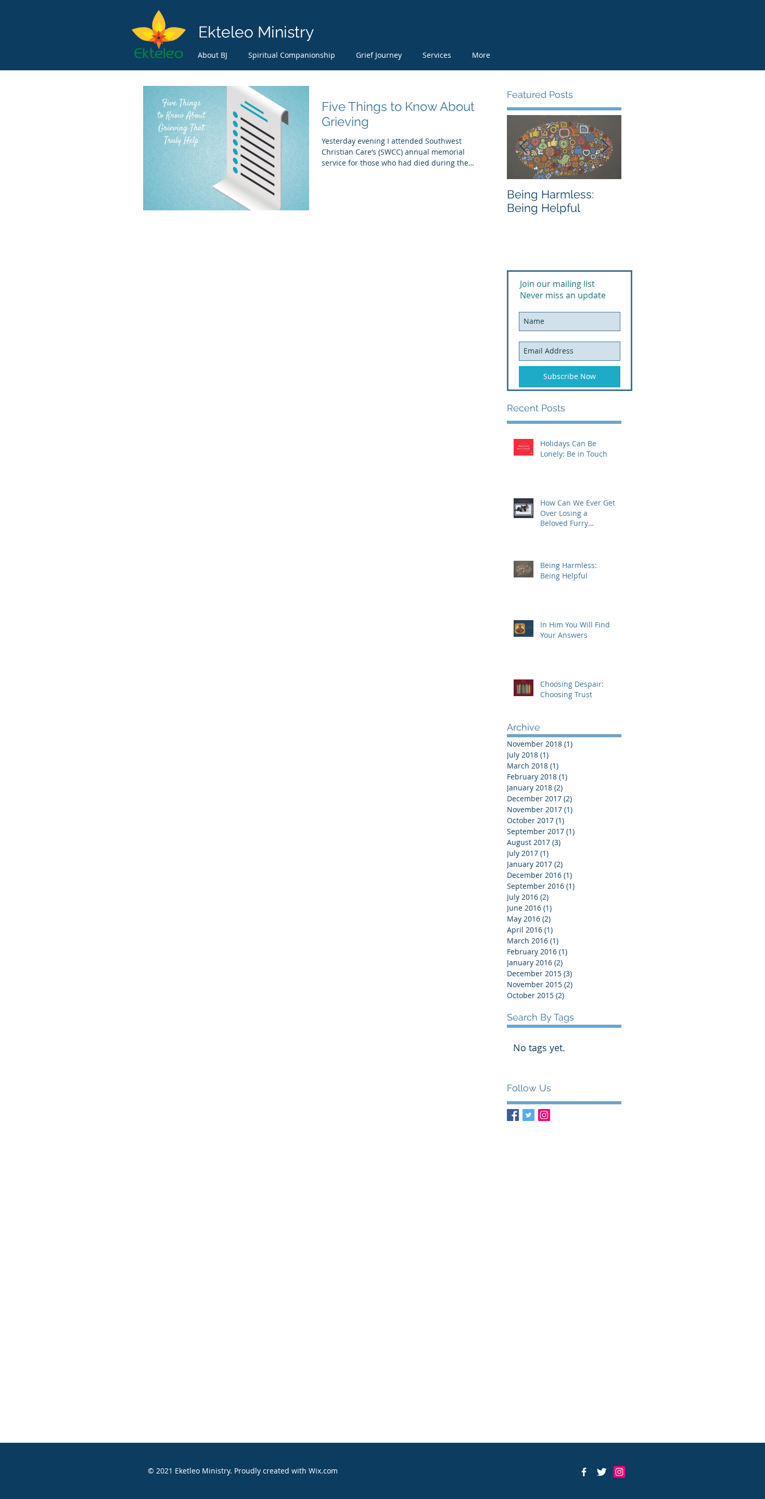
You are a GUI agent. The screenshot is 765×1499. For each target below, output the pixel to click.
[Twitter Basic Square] (528, 1115)
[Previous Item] (523, 147)
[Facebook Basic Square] (513, 1115)
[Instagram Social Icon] (544, 1115)
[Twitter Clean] (601, 1472)
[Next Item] (604, 147)
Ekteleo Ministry (256, 32)
